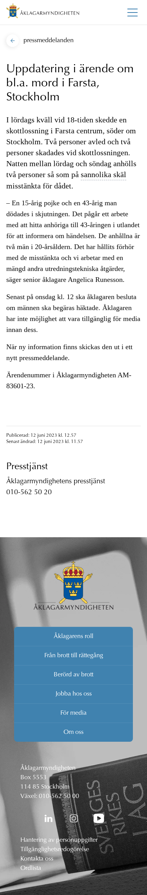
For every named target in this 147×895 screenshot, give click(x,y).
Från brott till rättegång (73, 656)
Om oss (73, 732)
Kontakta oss (36, 859)
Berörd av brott (73, 675)
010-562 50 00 (59, 796)
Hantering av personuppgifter (59, 840)
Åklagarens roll (73, 636)
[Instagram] (73, 818)
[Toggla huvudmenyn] (132, 12)
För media (73, 713)
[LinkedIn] (48, 818)
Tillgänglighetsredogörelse (54, 850)
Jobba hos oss (74, 694)
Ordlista (30, 868)
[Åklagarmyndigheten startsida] (42, 12)
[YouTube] (99, 818)
